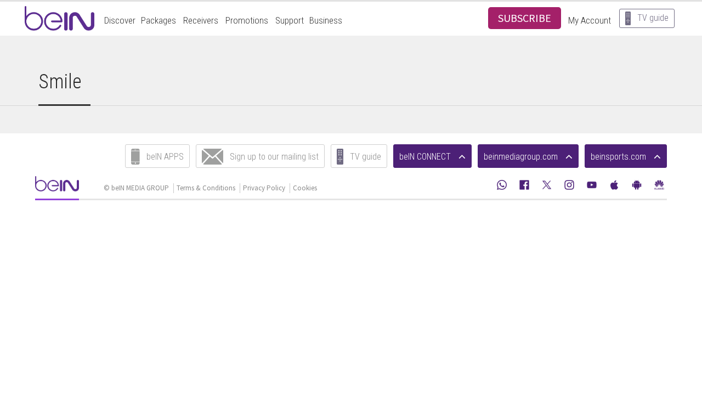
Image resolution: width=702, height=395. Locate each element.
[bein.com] (57, 187)
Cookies (305, 188)
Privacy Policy (264, 188)
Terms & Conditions (206, 188)
